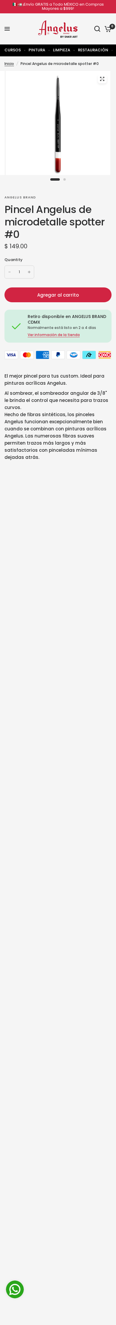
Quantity (13, 260)
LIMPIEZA (61, 50)
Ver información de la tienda (54, 335)
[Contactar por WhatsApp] (15, 1289)
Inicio (9, 63)
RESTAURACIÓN (93, 50)
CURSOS (12, 50)
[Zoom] (102, 78)
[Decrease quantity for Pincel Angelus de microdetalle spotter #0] (9, 272)
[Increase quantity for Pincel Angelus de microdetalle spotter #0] (29, 272)
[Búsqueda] (97, 28)
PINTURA (37, 50)
